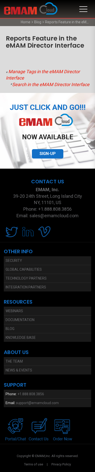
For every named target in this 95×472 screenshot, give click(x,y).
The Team (14, 361)
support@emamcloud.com (37, 403)
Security (14, 261)
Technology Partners (26, 278)
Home (25, 22)
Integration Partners (26, 287)
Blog (37, 22)
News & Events (19, 370)
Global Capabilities (24, 269)
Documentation (20, 320)
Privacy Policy (61, 464)
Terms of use (33, 464)
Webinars (14, 311)
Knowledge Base (21, 338)
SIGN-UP (48, 153)
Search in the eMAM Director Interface (50, 84)
